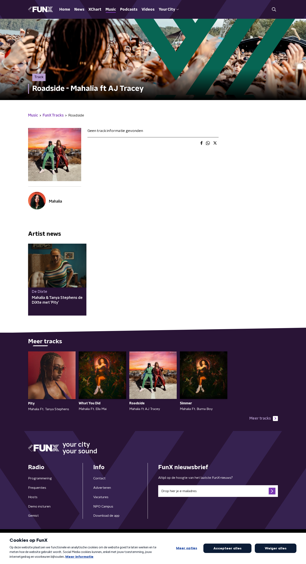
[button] (274, 9)
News (79, 9)
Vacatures (100, 497)
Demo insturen (39, 506)
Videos (148, 9)
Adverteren (102, 487)
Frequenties (37, 487)
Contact (99, 478)
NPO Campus (103, 506)
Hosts (32, 497)
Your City (167, 9)
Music (111, 9)
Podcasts (128, 9)
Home (64, 9)
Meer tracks (260, 418)
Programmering (40, 478)
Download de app (106, 515)
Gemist (33, 515)
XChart (94, 9)
